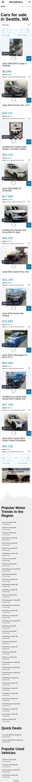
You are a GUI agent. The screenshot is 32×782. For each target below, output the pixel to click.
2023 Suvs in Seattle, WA (9, 533)
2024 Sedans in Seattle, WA (10, 554)
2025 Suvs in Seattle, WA (9, 523)
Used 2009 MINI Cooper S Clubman (14, 64)
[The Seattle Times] (16, 2)
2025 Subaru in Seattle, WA (9, 590)
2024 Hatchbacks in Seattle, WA (11, 663)
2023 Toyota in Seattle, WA (9, 580)
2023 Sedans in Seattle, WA (10, 611)
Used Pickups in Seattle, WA (10, 776)
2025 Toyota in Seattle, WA (9, 544)
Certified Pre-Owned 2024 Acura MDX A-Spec (14, 231)
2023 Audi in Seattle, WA (9, 627)
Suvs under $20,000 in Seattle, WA (11, 735)
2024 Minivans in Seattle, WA (10, 678)
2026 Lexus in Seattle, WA (9, 658)
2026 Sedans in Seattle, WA (10, 647)
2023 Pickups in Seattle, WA (10, 684)
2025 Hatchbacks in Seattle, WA (11, 668)
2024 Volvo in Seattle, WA (9, 653)
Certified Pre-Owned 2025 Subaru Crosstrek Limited (14, 148)
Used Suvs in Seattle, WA (9, 760)
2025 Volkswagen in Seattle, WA (11, 570)
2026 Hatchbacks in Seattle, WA (11, 673)
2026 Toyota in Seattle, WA (9, 549)
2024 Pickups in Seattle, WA (10, 637)
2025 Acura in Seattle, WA (9, 642)
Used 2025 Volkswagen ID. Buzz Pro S (14, 356)
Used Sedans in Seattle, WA (10, 765)
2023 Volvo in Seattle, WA (9, 632)
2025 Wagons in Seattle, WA (10, 694)
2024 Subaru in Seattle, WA (9, 616)
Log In (23, 6)
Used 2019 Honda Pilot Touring (13, 314)
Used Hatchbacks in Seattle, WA (11, 771)
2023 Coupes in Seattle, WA (10, 715)
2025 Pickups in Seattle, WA (10, 689)
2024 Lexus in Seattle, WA (9, 575)
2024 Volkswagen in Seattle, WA (11, 621)
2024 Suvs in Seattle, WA (9, 528)
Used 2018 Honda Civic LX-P (16, 105)
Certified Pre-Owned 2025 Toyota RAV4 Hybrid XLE (14, 398)
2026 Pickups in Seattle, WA (10, 699)
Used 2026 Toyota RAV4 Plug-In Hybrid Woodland (14, 439)
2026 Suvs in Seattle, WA (9, 559)
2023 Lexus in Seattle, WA (9, 564)
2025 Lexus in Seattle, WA (9, 596)
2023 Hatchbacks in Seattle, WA (11, 606)
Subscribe (28, 6)
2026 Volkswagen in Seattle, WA (11, 704)
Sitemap (16, 780)
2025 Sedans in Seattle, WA (10, 585)
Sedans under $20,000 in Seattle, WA (12, 741)
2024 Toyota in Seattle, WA (9, 539)
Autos (3, 6)
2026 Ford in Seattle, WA (9, 720)
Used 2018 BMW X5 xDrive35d (11, 189)
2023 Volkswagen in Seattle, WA (11, 601)
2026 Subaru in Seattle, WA (9, 710)
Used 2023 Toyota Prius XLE (15, 272)
